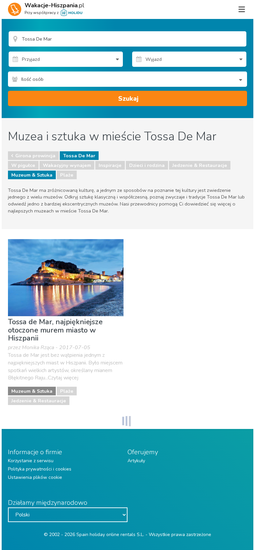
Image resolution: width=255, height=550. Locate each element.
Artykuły (136, 461)
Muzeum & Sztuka (31, 175)
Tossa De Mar (79, 155)
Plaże (66, 175)
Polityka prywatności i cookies (39, 469)
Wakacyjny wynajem (67, 165)
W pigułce (23, 165)
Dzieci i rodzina (147, 165)
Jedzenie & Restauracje (199, 165)
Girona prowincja (35, 155)
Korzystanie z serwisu (30, 461)
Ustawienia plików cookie (35, 477)
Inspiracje (110, 165)
